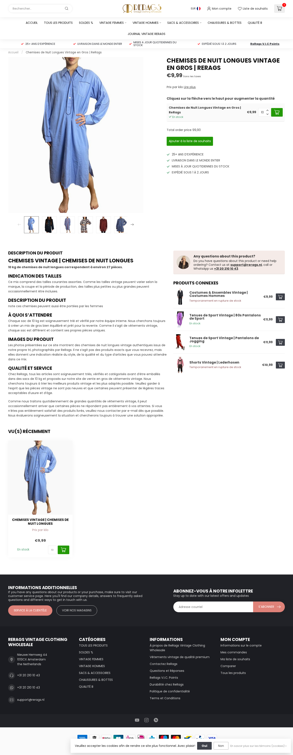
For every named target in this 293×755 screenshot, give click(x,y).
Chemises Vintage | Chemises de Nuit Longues (40, 522)
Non (221, 746)
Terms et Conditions (165, 698)
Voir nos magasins (77, 610)
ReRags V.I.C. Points (164, 677)
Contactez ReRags (163, 664)
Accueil (32, 23)
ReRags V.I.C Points (264, 44)
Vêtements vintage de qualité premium (180, 657)
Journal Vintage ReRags (146, 34)
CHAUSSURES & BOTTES (225, 23)
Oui (204, 746)
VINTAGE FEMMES (111, 23)
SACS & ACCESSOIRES (183, 23)
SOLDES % (86, 23)
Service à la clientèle (30, 610)
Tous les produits (233, 673)
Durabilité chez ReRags (167, 684)
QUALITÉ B (255, 23)
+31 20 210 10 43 (226, 268)
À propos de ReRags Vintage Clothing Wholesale (177, 647)
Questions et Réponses (167, 671)
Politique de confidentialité (170, 691)
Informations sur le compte (241, 645)
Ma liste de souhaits (235, 659)
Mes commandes (234, 652)
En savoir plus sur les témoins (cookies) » (258, 746)
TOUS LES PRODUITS (58, 23)
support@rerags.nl (246, 265)
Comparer (228, 666)
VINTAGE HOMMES (146, 23)
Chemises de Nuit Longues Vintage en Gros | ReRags (64, 52)
